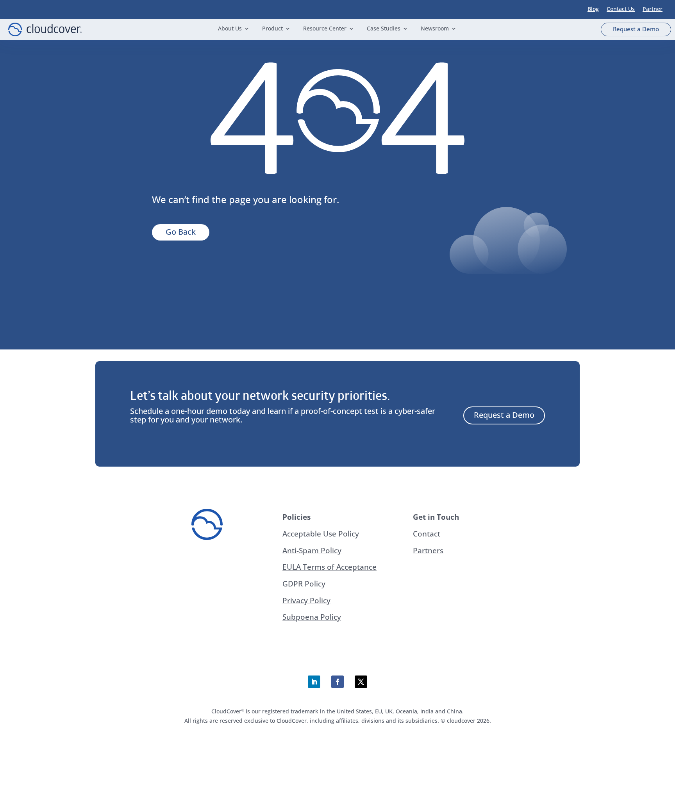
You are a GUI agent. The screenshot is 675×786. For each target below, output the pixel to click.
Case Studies (383, 29)
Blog (593, 8)
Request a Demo (636, 29)
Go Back (181, 231)
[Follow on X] (361, 681)
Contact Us (621, 8)
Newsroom (435, 29)
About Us (230, 29)
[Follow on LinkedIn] (314, 681)
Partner (652, 8)
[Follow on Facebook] (337, 681)
